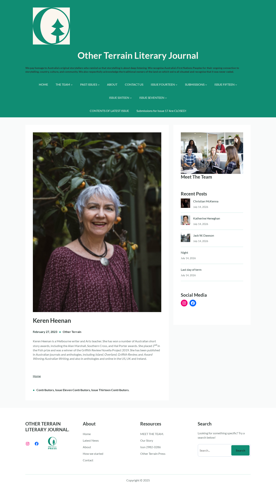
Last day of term (191, 269)
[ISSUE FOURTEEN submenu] (176, 85)
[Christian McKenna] (185, 204)
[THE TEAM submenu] (72, 85)
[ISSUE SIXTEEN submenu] (131, 98)
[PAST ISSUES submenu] (99, 85)
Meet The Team (196, 177)
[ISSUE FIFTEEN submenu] (236, 85)
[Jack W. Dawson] (185, 238)
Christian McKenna (205, 201)
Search (240, 450)
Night (184, 252)
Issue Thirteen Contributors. (110, 390)
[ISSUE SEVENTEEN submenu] (166, 98)
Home (37, 376)
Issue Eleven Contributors (72, 390)
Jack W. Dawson (203, 235)
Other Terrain (72, 331)
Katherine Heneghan (206, 218)
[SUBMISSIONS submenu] (206, 85)
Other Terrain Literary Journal (138, 55)
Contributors (45, 390)
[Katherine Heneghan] (185, 221)
